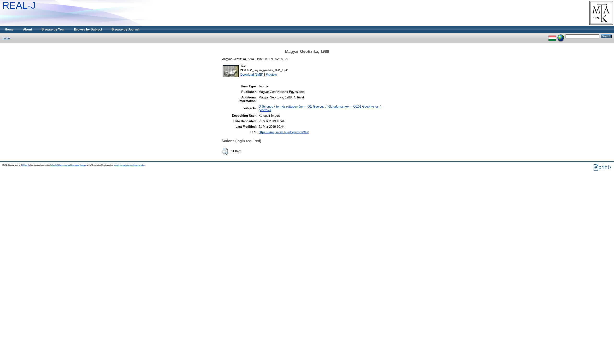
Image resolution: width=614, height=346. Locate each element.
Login (6, 38)
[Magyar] (552, 36)
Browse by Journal (125, 29)
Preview (271, 74)
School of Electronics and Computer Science (68, 165)
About (27, 29)
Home (9, 29)
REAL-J (18, 5)
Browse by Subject (88, 29)
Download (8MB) (251, 74)
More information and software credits (129, 165)
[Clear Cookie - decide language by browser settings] (561, 36)
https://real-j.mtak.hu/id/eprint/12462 (284, 132)
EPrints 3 (25, 165)
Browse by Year (53, 29)
